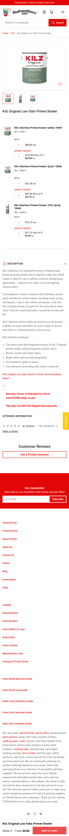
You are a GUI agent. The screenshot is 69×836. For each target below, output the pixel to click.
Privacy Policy (10, 530)
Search (60, 22)
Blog (5, 571)
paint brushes (27, 732)
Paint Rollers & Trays (14, 629)
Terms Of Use (10, 522)
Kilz (12, 33)
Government (9, 579)
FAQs (5, 587)
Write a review (10, 431)
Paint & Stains (10, 645)
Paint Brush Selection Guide (17, 679)
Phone (6, 563)
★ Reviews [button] (65, 421)
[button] (11, 425)
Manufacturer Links (13, 653)
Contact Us (8, 555)
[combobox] (34, 22)
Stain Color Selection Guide (17, 723)
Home (5, 33)
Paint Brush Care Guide (15, 690)
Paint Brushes (10, 621)
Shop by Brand (10, 613)
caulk (22, 741)
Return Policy (10, 539)
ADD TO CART (50, 830)
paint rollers (42, 732)
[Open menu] (62, 12)
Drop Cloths (9, 637)
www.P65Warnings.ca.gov (21, 397)
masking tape (20, 749)
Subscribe (57, 499)
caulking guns (10, 741)
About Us (7, 547)
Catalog (7, 605)
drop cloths (29, 753)
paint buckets (10, 737)
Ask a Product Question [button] (34, 454)
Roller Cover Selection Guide (18, 701)
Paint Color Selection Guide (17, 712)
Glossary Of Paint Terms (15, 661)
